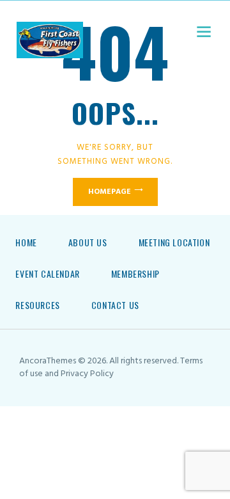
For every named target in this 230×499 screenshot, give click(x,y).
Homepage (109, 192)
